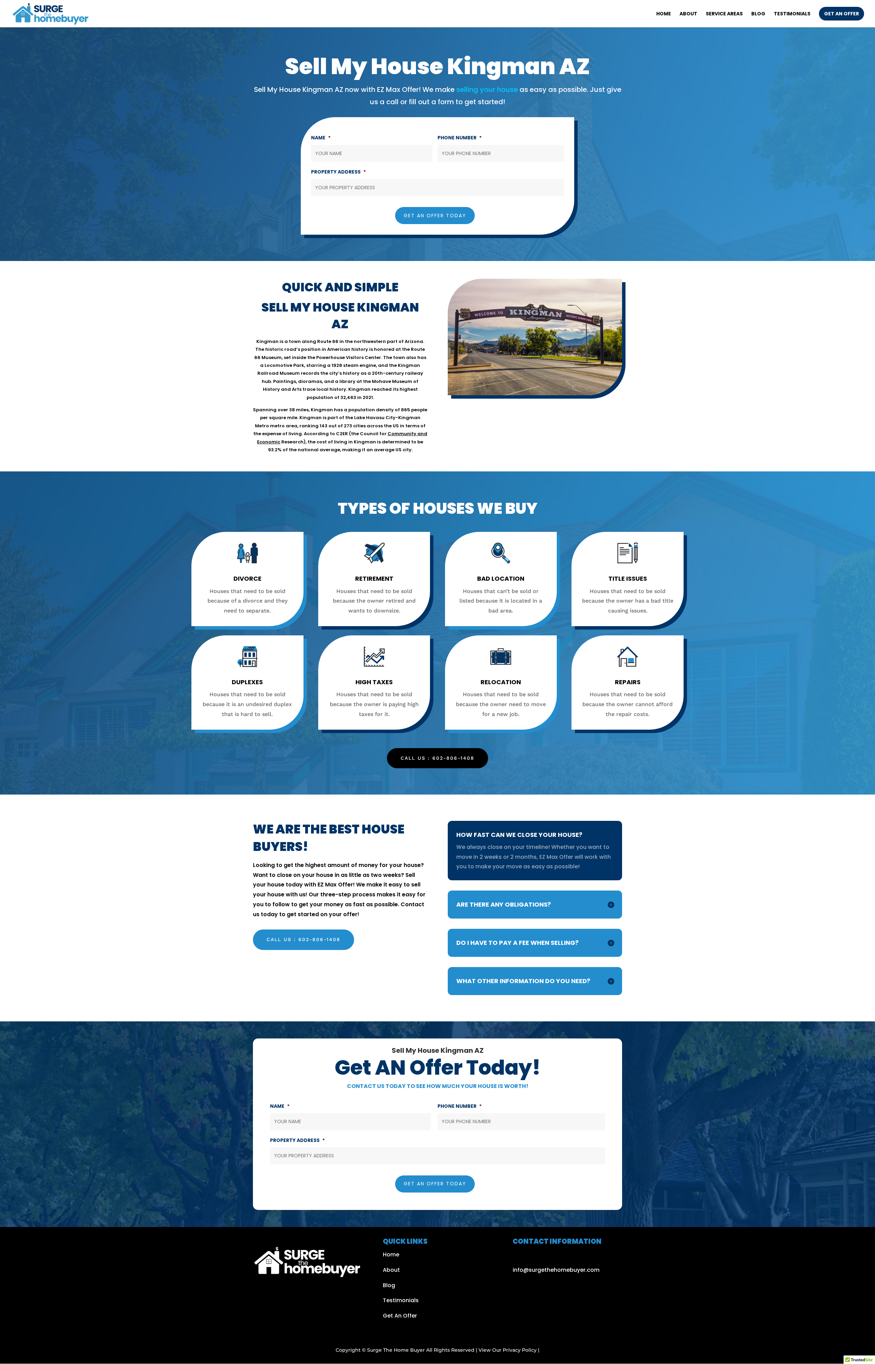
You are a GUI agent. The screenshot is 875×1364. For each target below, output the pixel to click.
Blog (758, 14)
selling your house (486, 89)
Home (663, 14)
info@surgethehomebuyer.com (556, 1270)
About (688, 14)
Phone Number (460, 138)
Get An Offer (400, 1316)
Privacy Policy (520, 1350)
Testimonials (792, 14)
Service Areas (724, 14)
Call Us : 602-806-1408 (437, 758)
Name (321, 138)
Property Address (338, 172)
